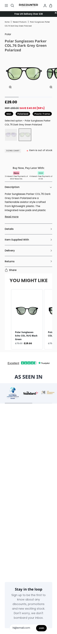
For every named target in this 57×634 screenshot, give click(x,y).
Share (12, 270)
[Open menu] (4, 5)
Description (12, 187)
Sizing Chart (12, 151)
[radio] (11, 135)
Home (7, 22)
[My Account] (44, 5)
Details (9, 229)
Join (41, 628)
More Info (18, 179)
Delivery (10, 250)
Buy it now (28, 160)
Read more (12, 217)
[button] (8, 319)
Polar (8, 34)
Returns (10, 261)
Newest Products (20, 22)
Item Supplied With (17, 239)
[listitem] (27, 319)
